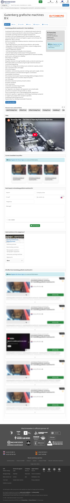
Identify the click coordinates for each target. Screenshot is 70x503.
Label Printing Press (11, 110)
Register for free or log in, (18, 160)
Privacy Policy (24, 500)
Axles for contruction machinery (55, 460)
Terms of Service (32, 500)
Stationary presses (11, 244)
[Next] (64, 107)
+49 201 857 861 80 (10, 454)
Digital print (10, 257)
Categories (37, 24)
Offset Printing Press (34, 110)
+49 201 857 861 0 (42, 452)
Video (14, 24)
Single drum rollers (35, 464)
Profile (7, 24)
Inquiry (29, 24)
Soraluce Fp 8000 (20, 460)
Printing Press (46, 110)
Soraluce (29, 460)
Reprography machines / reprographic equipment (13, 250)
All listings (45, 24)
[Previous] (62, 107)
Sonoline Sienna (10, 460)
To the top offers (10, 102)
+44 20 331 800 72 (10, 452)
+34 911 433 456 (42, 454)
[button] (68, 1)
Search (66, 5)
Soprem (34, 460)
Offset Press (23, 110)
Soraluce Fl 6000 (42, 460)
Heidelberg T (56, 110)
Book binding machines (13, 247)
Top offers (21, 24)
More (8, 260)
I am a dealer (11, 220)
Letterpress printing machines (14, 254)
